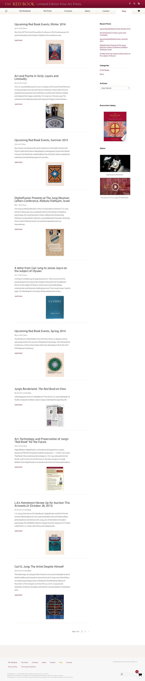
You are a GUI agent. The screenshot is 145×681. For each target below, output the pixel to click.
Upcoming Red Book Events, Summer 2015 (41, 140)
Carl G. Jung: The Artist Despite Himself (39, 566)
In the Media (27, 393)
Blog (124, 11)
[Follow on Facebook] (130, 3)
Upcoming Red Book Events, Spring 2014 (40, 331)
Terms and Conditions (28, 667)
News (25, 28)
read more (18, 40)
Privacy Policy (12, 667)
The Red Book (25, 11)
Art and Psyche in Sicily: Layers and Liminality (36, 77)
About (87, 11)
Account (69, 662)
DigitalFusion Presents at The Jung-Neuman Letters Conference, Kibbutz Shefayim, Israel (42, 199)
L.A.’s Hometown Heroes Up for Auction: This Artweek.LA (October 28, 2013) (42, 504)
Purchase (68, 11)
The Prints (47, 11)
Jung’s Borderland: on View (40, 389)
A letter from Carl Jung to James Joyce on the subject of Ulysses (40, 269)
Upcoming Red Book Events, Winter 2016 (40, 24)
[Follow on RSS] (139, 3)
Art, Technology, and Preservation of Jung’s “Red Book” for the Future (41, 440)
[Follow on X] (134, 3)
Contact (106, 11)
